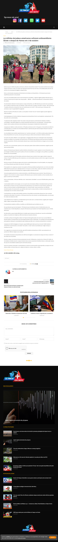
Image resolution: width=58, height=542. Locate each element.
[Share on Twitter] (34, 264)
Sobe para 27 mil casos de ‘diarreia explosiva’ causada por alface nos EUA (30, 457)
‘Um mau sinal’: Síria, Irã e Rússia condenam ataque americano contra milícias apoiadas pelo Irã (33, 496)
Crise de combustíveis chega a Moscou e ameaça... (20, 420)
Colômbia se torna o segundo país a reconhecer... (42, 313)
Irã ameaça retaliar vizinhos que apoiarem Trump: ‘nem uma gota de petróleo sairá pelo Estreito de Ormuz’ (33, 466)
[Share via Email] (37, 264)
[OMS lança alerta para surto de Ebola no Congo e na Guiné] (7, 514)
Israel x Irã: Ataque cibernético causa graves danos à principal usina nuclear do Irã (32, 477)
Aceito (52, 537)
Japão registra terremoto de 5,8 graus (22, 440)
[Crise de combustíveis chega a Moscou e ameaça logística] (29, 407)
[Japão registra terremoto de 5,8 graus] (7, 442)
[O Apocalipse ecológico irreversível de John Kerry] (7, 489)
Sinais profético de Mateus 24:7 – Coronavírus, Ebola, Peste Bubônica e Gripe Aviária (32, 503)
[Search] (54, 27)
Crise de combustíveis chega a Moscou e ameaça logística (26, 448)
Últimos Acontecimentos (9, 42)
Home (6, 32)
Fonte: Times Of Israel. (8, 250)
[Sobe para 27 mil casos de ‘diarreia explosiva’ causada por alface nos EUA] (7, 459)
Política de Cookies (22, 538)
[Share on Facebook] (32, 264)
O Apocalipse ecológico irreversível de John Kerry (24, 486)
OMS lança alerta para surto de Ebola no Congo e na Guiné (26, 512)
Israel (12, 32)
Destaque (7, 258)
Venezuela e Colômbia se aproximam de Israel (16, 313)
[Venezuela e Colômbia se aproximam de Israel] (16, 303)
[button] (6, 306)
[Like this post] (31, 264)
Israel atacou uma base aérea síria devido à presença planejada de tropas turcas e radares (32, 432)
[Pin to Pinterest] (35, 264)
